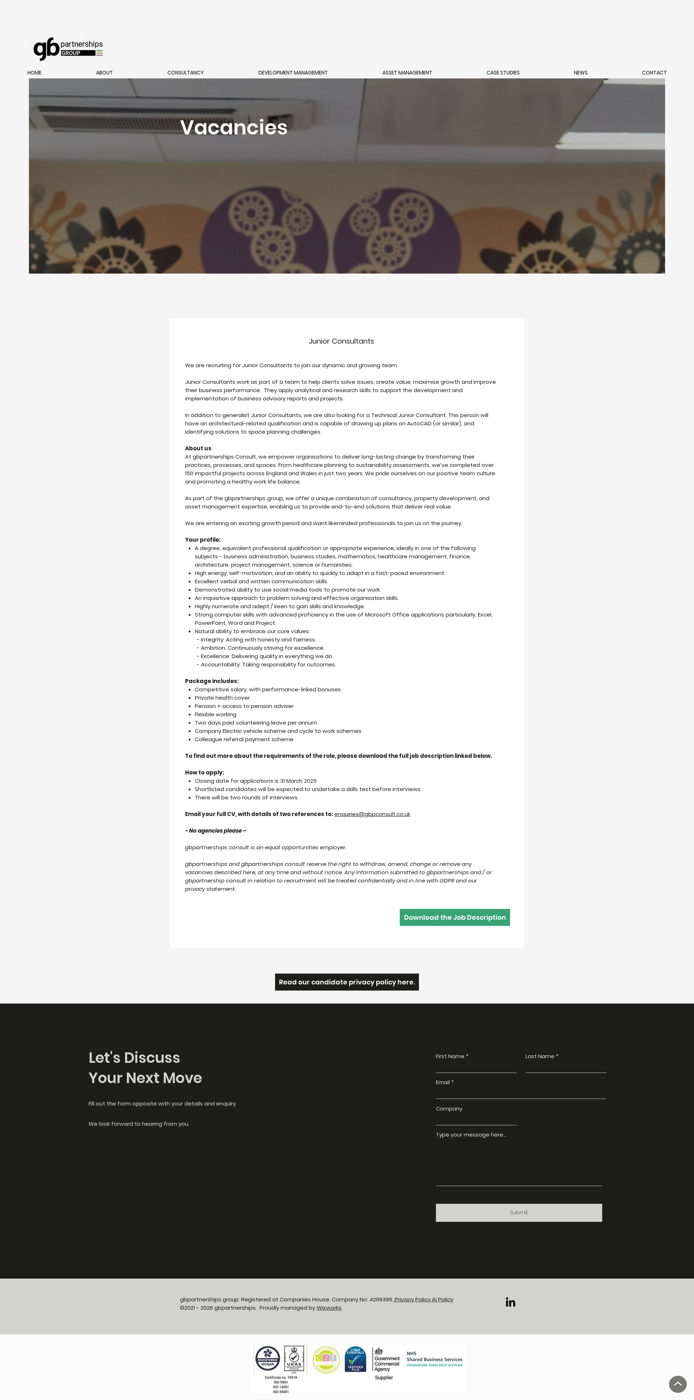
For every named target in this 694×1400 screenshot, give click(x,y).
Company (449, 1108)
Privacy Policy (412, 1299)
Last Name (540, 1056)
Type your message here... (471, 1134)
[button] (104, 72)
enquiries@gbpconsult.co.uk (372, 814)
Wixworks (329, 1307)
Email (443, 1082)
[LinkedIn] (510, 1302)
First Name (450, 1056)
